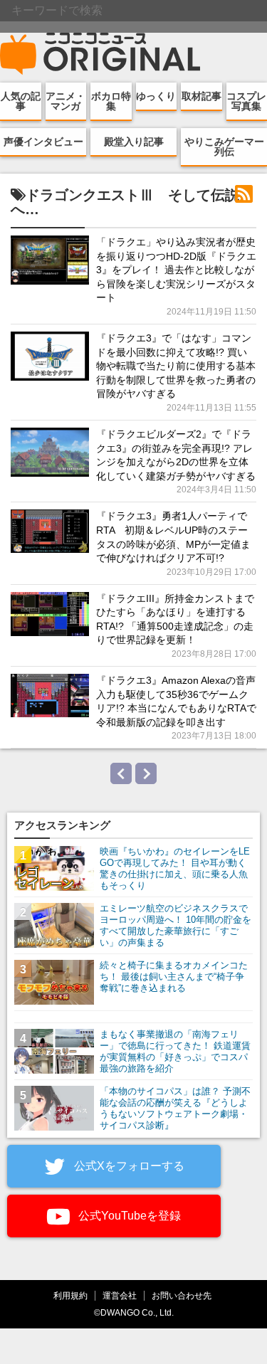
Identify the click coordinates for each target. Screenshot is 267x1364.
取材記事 (201, 96)
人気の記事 (21, 101)
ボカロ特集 (111, 101)
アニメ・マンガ (65, 101)
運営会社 (120, 1295)
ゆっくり (156, 96)
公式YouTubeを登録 (128, 1216)
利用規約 (70, 1295)
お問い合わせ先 (181, 1295)
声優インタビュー (43, 141)
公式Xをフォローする (127, 1166)
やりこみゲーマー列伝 (224, 146)
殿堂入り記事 (134, 141)
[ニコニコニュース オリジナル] (100, 54)
